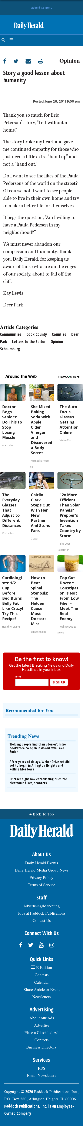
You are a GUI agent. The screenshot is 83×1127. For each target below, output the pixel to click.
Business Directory (41, 1047)
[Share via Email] (32, 61)
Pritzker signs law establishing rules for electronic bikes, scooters (38, 781)
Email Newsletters (41, 1075)
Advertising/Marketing (41, 905)
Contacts (41, 1039)
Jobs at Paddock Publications (41, 913)
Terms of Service (41, 884)
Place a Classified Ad (41, 1032)
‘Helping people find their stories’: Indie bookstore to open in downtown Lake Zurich (38, 748)
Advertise (41, 1025)
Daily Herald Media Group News (42, 870)
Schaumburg (10, 349)
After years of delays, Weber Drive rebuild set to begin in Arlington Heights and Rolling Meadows (40, 765)
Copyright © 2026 (18, 1091)
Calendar (41, 982)
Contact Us (42, 920)
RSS (41, 1068)
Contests (42, 974)
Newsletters (41, 996)
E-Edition (43, 967)
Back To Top (43, 814)
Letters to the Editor (29, 341)
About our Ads (41, 1017)
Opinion (69, 60)
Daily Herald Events (41, 862)
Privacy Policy (41, 877)
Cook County (36, 334)
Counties (59, 334)
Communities (10, 334)
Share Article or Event (42, 989)
